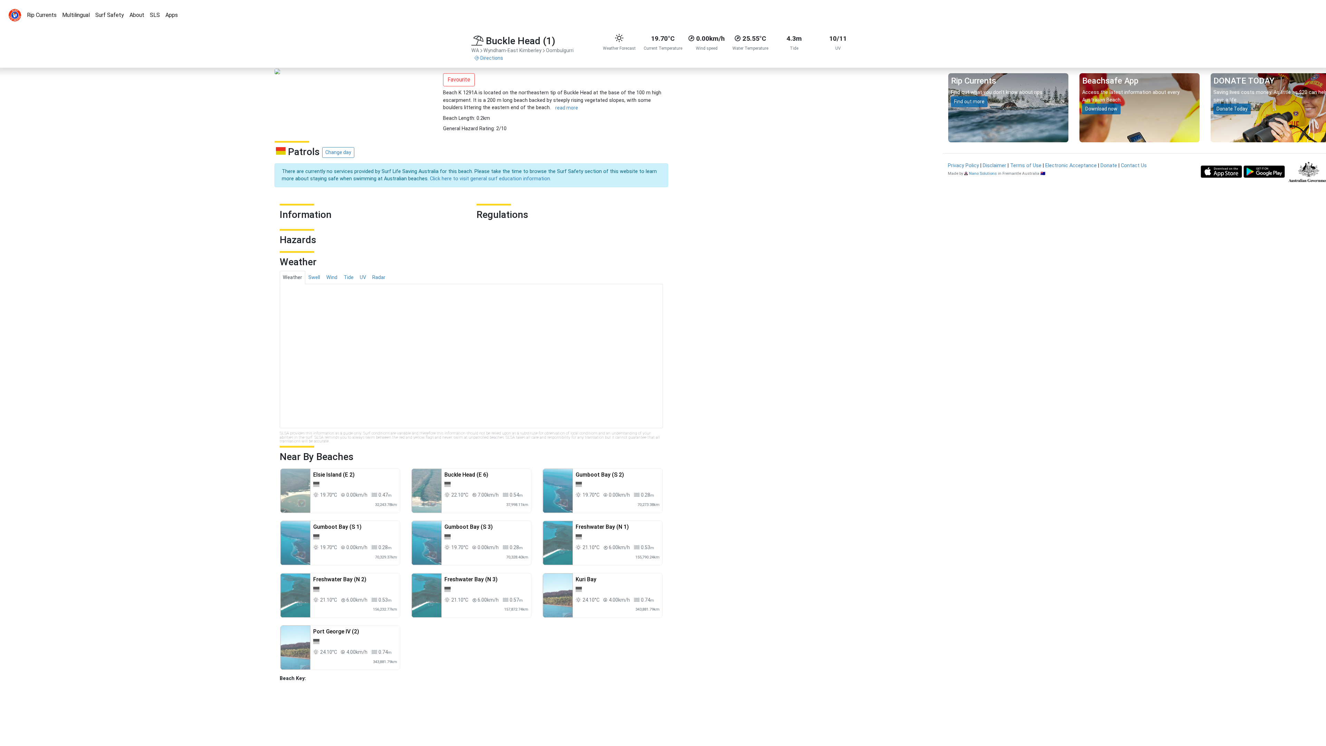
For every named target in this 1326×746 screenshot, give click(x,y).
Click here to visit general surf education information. (490, 179)
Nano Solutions (983, 173)
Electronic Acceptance (1071, 166)
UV (363, 277)
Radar (378, 277)
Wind (331, 277)
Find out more (969, 101)
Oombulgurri (560, 51)
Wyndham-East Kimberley (512, 51)
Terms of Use (1025, 166)
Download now (1101, 109)
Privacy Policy (963, 166)
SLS (155, 15)
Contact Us (1134, 166)
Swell (314, 277)
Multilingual (76, 15)
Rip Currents (42, 15)
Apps (171, 15)
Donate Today (1232, 109)
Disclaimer (994, 166)
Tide (349, 277)
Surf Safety (109, 15)
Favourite (459, 79)
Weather (292, 277)
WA (475, 51)
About (136, 15)
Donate (1109, 166)
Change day (338, 152)
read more (566, 108)
